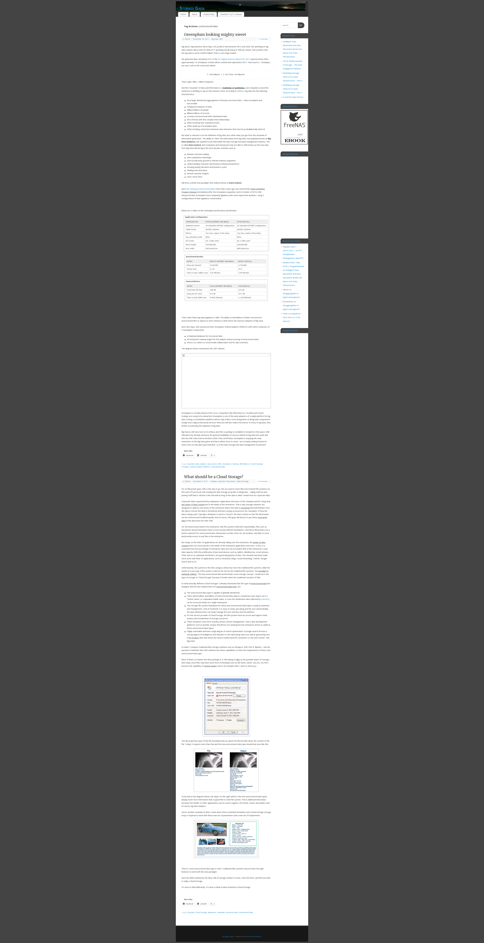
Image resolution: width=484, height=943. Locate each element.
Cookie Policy (208, 14)
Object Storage (242, 481)
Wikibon (240, 91)
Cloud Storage (201, 912)
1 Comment (263, 39)
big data (191, 464)
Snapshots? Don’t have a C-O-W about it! (292, 317)
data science (212, 464)
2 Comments (262, 481)
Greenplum (226, 464)
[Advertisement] (292, 195)
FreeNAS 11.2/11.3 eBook (230, 14)
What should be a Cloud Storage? (213, 476)
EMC (221, 39)
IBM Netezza (245, 464)
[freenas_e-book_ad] (294, 145)
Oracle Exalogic (257, 464)
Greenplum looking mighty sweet (215, 34)
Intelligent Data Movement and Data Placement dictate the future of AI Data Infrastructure (292, 49)
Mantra (248, 936)
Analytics (213, 481)
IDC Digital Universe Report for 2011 (234, 59)
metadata (221, 912)
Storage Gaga (192, 8)
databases (212, 912)
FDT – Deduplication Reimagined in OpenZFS (293, 254)
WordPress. (257, 936)
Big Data (214, 39)
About (194, 14)
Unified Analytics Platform (200, 467)
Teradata (185, 467)
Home (183, 14)
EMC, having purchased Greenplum (200, 189)
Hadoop (235, 464)
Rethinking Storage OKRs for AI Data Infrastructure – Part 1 (292, 89)
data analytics (200, 464)
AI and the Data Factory (293, 97)
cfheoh (187, 39)
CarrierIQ (265, 599)
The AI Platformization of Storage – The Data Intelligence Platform (292, 65)
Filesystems (231, 481)
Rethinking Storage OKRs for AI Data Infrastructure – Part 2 (292, 77)
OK (300, 25)
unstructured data (218, 467)
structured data (232, 912)
